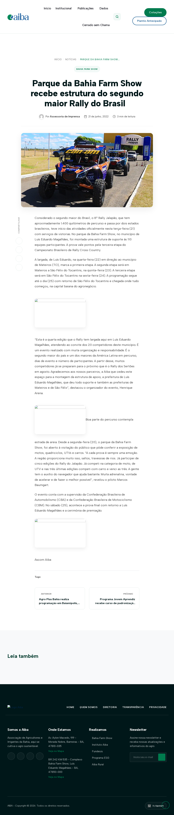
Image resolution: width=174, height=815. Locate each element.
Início (47, 8)
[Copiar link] (19, 267)
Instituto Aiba (100, 744)
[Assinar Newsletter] (161, 757)
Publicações (85, 8)
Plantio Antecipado (149, 20)
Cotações (155, 12)
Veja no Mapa (56, 751)
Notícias (70, 59)
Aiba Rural (98, 764)
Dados (104, 8)
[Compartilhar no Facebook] (19, 258)
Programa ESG (100, 757)
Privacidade (158, 707)
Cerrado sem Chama (96, 25)
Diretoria (110, 707)
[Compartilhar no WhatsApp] (19, 240)
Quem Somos (89, 707)
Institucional (64, 8)
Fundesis (97, 751)
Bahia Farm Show (87, 69)
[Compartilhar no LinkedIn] (19, 249)
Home (70, 707)
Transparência (133, 707)
